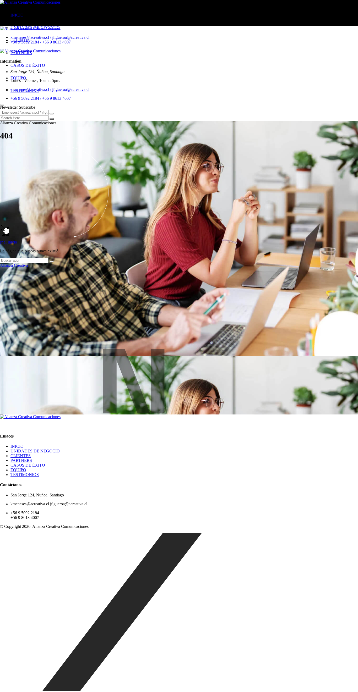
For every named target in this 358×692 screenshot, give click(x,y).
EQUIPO (18, 78)
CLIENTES (20, 455)
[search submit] (52, 119)
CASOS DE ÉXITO (27, 65)
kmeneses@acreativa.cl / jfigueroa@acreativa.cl (49, 37)
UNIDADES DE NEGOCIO (35, 451)
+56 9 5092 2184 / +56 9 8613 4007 (40, 42)
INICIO (17, 15)
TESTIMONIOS (24, 474)
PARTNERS (21, 460)
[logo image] (30, 28)
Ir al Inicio (8, 242)
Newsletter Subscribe (17, 107)
